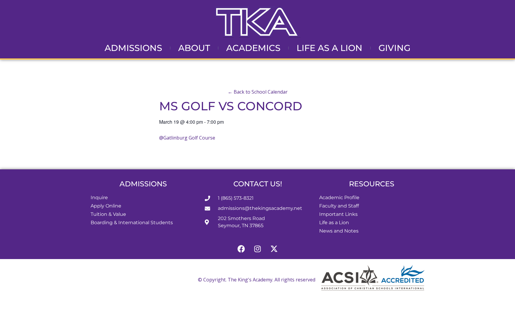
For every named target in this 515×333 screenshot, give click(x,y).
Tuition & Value (108, 214)
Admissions (133, 48)
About (194, 48)
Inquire (99, 197)
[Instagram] (257, 248)
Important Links (338, 214)
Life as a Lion (329, 48)
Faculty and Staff (339, 206)
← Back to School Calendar (258, 92)
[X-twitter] (273, 248)
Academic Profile (339, 197)
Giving (394, 48)
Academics (253, 48)
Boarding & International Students (132, 222)
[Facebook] (241, 248)
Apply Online (106, 206)
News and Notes (339, 231)
